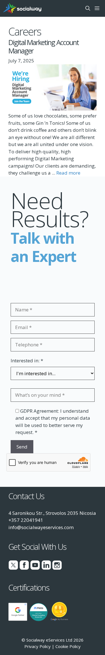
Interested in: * (27, 360)
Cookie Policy (68, 646)
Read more (68, 173)
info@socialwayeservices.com (41, 527)
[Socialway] (22, 8)
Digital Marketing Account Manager (43, 46)
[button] (87, 8)
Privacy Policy (37, 646)
